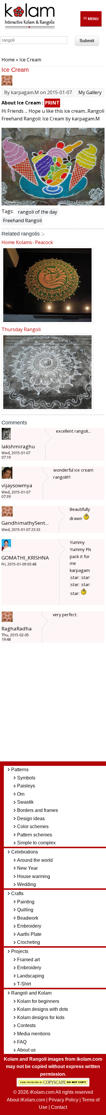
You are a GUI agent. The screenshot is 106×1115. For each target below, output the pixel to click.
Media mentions (33, 1033)
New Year (27, 868)
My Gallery (90, 92)
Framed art (28, 959)
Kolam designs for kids (40, 1017)
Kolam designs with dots (42, 1009)
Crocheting (28, 942)
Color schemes (33, 826)
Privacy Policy (63, 1099)
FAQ (21, 1041)
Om (20, 794)
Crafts (17, 893)
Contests (26, 1025)
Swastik (25, 802)
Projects (19, 951)
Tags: (7, 211)
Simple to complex (36, 842)
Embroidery (29, 925)
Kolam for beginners (38, 1001)
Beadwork (27, 918)
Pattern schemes (34, 834)
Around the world (35, 860)
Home (8, 59)
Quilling (25, 909)
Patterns (20, 769)
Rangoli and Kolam (31, 992)
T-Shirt (24, 983)
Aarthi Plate (29, 934)
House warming (33, 876)
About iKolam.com (26, 1099)
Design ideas (31, 818)
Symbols (26, 777)
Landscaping (30, 975)
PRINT (52, 102)
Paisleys (26, 785)
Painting (25, 901)
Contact (59, 1107)
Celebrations (24, 851)
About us (26, 1049)
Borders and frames (37, 810)
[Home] (29, 27)
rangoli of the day (37, 212)
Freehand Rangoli (22, 220)
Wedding (26, 884)
